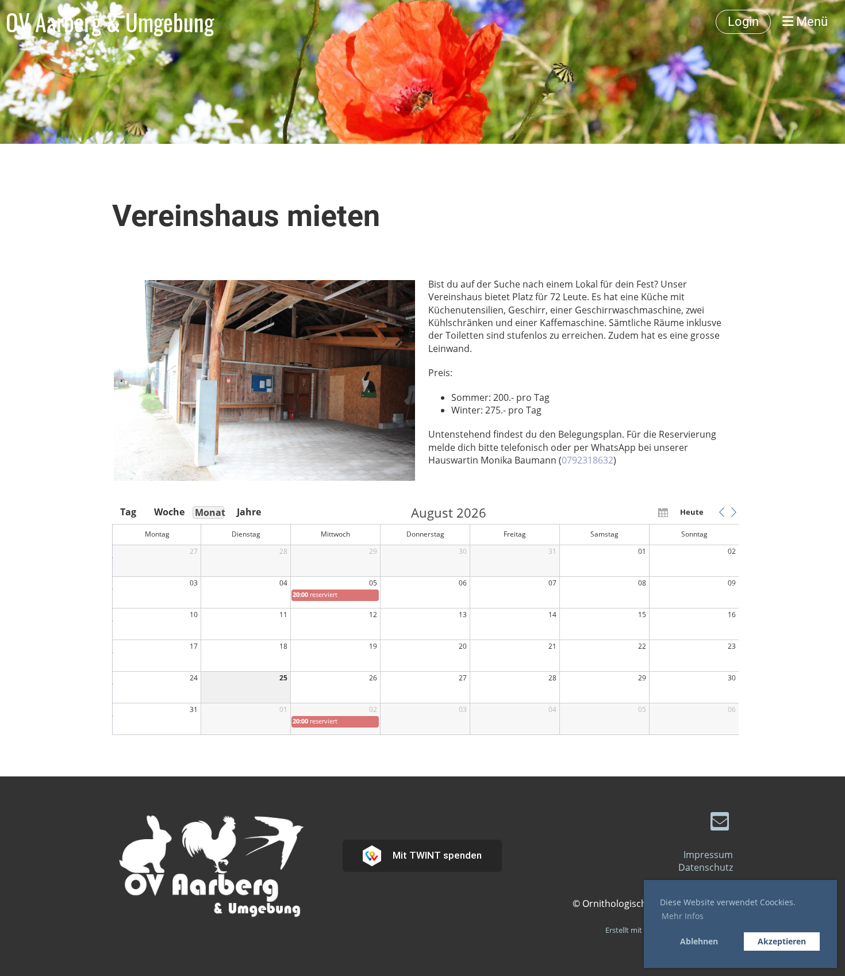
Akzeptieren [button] (782, 941)
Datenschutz (705, 867)
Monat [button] (209, 512)
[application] (425, 621)
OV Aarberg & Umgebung (110, 22)
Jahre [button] (249, 512)
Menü (810, 21)
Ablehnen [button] (699, 941)
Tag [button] (128, 512)
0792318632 (587, 460)
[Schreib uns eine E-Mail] (719, 823)
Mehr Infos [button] (683, 915)
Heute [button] (692, 512)
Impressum (708, 854)
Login (743, 21)
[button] (721, 512)
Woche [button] (168, 512)
